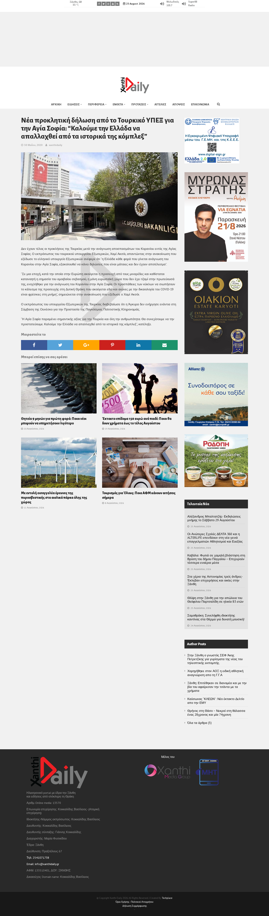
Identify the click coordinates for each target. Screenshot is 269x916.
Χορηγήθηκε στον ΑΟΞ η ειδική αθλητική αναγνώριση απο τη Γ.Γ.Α (215, 673)
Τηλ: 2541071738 (38, 857)
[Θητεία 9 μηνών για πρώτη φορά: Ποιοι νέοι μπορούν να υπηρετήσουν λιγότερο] (59, 390)
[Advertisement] (134, 39)
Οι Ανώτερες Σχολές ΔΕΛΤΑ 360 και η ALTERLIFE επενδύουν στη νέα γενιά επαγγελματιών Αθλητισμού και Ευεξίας (215, 537)
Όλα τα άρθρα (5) (199, 723)
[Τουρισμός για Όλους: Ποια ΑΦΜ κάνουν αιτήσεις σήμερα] (140, 464)
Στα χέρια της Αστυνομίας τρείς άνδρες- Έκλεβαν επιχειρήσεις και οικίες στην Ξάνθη (214, 580)
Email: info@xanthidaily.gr (43, 864)
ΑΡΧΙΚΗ (56, 104)
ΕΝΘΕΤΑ (118, 104)
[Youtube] (113, 4)
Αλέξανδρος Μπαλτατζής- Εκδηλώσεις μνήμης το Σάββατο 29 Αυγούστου (214, 518)
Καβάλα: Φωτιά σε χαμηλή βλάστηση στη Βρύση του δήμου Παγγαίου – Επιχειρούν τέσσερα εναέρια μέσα (216, 559)
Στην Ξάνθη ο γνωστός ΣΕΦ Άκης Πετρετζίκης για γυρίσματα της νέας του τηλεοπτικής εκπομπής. (215, 659)
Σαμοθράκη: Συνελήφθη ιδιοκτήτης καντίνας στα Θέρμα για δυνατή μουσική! (215, 617)
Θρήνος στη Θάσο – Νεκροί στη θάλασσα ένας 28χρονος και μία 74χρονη (216, 713)
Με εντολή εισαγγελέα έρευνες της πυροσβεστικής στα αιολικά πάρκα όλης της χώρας (54, 497)
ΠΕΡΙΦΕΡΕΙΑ (96, 104)
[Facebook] (99, 4)
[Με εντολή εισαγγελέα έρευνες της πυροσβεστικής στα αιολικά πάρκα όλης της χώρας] (59, 464)
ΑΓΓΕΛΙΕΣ (160, 104)
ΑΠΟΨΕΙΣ (178, 104)
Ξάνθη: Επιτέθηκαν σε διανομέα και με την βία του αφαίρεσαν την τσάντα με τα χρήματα (217, 687)
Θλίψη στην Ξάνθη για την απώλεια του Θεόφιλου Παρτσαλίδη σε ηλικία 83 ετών (215, 600)
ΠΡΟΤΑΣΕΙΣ (138, 104)
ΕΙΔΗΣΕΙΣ (74, 104)
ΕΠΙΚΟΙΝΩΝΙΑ (200, 104)
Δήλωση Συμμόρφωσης (134, 905)
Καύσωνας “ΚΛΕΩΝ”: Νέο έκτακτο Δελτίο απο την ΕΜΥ (215, 701)
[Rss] (117, 4)
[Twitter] (104, 4)
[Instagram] (108, 4)
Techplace (167, 898)
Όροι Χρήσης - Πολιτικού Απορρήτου (134, 901)
